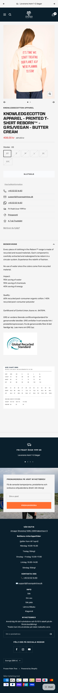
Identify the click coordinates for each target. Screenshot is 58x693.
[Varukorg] (53, 14)
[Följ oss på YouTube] (29, 649)
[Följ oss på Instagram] (23, 649)
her (32, 327)
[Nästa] (53, 102)
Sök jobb (29, 602)
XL (43, 153)
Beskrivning (10, 244)
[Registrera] (50, 634)
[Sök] (10, 14)
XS (7, 153)
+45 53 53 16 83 (15, 191)
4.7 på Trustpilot (15, 221)
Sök (29, 594)
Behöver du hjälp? (11, 228)
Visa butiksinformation (14, 184)
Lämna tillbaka (29, 607)
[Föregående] (4, 102)
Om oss (29, 598)
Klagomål (29, 611)
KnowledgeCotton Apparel (18, 108)
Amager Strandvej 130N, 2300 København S (29, 531)
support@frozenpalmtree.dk (20, 197)
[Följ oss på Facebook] (17, 649)
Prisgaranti (13, 215)
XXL (8, 161)
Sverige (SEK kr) (11, 661)
